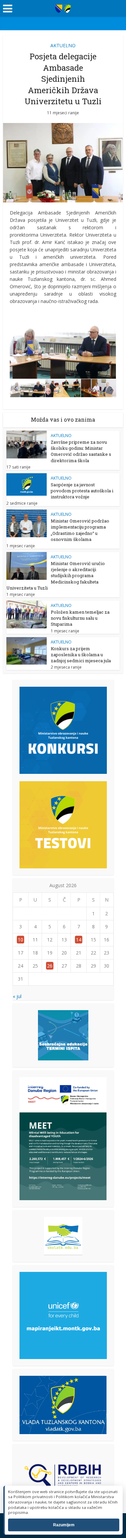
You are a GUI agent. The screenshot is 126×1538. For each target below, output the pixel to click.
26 (49, 966)
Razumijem (64, 1525)
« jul (17, 996)
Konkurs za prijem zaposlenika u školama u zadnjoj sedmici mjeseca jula (81, 654)
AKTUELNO (63, 45)
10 (20, 939)
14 (78, 939)
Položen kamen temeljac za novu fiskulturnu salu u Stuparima (80, 618)
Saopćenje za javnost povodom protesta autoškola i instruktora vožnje (82, 491)
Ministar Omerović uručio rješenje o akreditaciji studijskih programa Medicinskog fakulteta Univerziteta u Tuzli (55, 575)
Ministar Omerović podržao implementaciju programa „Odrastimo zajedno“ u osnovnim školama (80, 530)
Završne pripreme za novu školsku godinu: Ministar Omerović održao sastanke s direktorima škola (81, 451)
